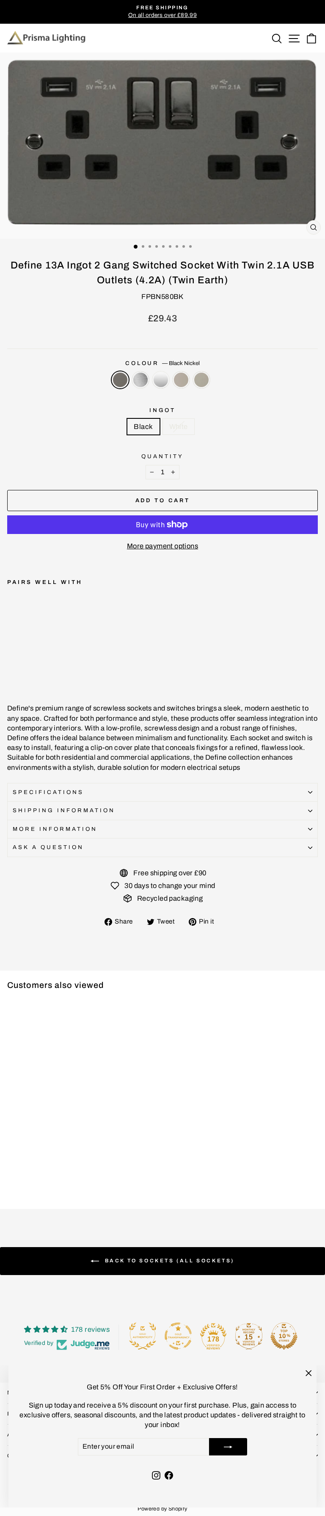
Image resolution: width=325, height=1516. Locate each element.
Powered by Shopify (162, 1509)
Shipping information (64, 810)
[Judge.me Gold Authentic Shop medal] (142, 1336)
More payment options (162, 546)
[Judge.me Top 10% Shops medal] (283, 1336)
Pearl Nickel (181, 379)
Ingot (162, 410)
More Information (55, 829)
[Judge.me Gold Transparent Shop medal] (178, 1336)
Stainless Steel (201, 379)
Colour (162, 363)
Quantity (162, 456)
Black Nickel (120, 379)
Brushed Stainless (140, 379)
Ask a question (48, 847)
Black (143, 426)
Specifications (48, 792)
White (178, 426)
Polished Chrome (160, 379)
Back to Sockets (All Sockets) (168, 1261)
